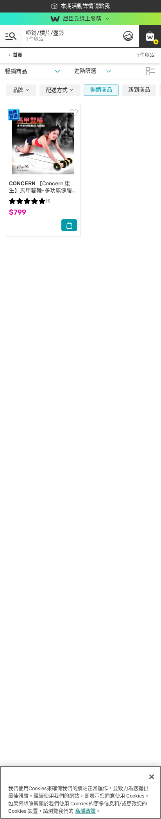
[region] (80, 792)
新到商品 (139, 89)
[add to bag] (69, 225)
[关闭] (151, 776)
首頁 (17, 55)
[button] (150, 36)
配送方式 (57, 90)
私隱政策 (85, 811)
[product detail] (43, 143)
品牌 (19, 90)
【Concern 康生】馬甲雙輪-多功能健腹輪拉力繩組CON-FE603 (40, 190)
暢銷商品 (101, 89)
